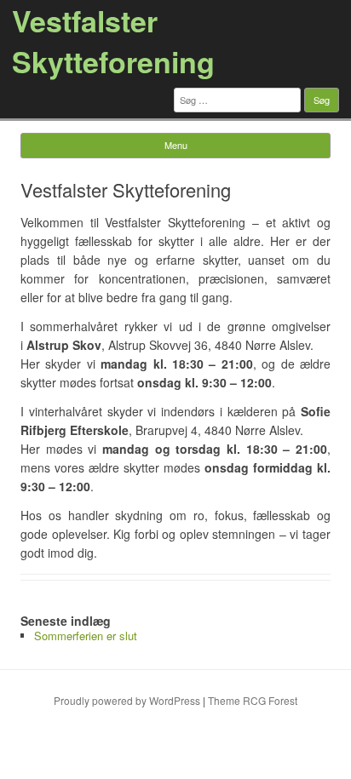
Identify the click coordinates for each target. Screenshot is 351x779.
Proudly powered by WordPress (127, 700)
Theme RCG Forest (252, 700)
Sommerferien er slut (85, 635)
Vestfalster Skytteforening (113, 41)
